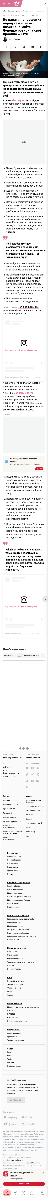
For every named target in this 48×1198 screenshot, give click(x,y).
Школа (10, 1010)
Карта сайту (30, 832)
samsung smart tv (28, 1124)
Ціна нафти (12, 951)
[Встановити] (24, 1178)
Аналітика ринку (14, 1033)
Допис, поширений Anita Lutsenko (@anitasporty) (25, 377)
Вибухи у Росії (13, 903)
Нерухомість (13, 1029)
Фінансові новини (15, 958)
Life (4, 11)
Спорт (10, 1048)
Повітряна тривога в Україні (19, 896)
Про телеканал (9, 809)
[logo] (17, 3)
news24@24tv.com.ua (12, 758)
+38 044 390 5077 (33, 758)
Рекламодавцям (9, 817)
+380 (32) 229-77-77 (17, 1160)
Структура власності (34, 823)
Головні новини (14, 856)
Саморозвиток (13, 1017)
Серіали (10, 995)
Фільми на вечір (14, 988)
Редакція (6, 800)
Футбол (10, 1055)
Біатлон (10, 1062)
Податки (10, 965)
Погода (10, 874)
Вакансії (29, 819)
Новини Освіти (14, 1003)
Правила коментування (35, 806)
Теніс (9, 1059)
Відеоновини (12, 867)
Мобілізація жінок (15, 926)
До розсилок (16, 1100)
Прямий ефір (12, 863)
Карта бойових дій (15, 889)
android (10, 1117)
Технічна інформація (34, 810)
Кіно (9, 977)
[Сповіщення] (45, 3)
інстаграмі (19, 100)
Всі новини (12, 853)
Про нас (6, 796)
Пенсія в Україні (14, 969)
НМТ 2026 (11, 1014)
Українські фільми (15, 984)
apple (28, 1117)
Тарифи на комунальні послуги (20, 962)
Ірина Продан (14, 39)
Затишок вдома (14, 11)
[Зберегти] (41, 47)
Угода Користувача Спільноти (33, 801)
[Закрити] (43, 1173)
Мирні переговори (15, 893)
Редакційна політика (11, 804)
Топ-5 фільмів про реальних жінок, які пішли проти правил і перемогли (22, 310)
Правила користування (12, 821)
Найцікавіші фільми (15, 981)
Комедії (10, 991)
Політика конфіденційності (10, 826)
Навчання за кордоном (17, 1021)
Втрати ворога (13, 907)
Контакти (29, 815)
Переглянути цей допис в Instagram (21, 350)
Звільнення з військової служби (20, 919)
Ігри (27, 836)
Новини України (14, 860)
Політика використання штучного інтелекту (12, 832)
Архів (28, 827)
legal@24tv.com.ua (33, 1163)
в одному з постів (23, 392)
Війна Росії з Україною (18, 882)
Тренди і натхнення (15, 1040)
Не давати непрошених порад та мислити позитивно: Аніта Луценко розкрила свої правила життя (34, 11)
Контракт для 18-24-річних (18, 929)
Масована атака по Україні (18, 900)
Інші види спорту (14, 1066)
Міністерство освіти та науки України (23, 1007)
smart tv (10, 1124)
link (27, 768)
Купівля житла (13, 1036)
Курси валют (12, 955)
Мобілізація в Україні (18, 915)
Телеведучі (7, 813)
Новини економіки (16, 948)
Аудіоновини (12, 870)
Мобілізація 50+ (13, 922)
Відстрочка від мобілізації (18, 933)
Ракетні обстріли (14, 886)
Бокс (9, 1052)
